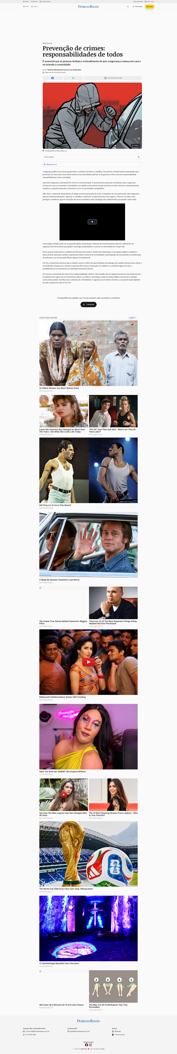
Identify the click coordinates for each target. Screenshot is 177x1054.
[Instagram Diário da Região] (90, 1044)
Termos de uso (120, 1035)
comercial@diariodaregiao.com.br (37, 1031)
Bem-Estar (25, 1)
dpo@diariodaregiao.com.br (80, 1031)
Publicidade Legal (138, 1)
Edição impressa (46, 1)
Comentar (90, 304)
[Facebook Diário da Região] (86, 1044)
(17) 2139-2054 (31, 1035)
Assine (151, 7)
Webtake (118, 1031)
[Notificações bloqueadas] (128, 6)
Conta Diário (138, 7)
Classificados (34, 1)
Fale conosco (150, 1)
